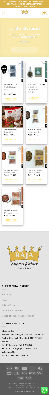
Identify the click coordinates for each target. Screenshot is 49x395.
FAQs (4, 299)
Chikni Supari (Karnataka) (10, 88)
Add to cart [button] (33, 98)
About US (6, 294)
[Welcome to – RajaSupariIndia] (24, 13)
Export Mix (9, 132)
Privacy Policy (8, 305)
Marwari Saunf (34, 172)
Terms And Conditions (12, 310)
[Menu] (4, 13)
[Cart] (44, 13)
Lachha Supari (10, 172)
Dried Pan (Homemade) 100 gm (33, 89)
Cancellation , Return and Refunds (18, 315)
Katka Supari (33, 132)
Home (12, 34)
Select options (11, 99)
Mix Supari (8, 213)
